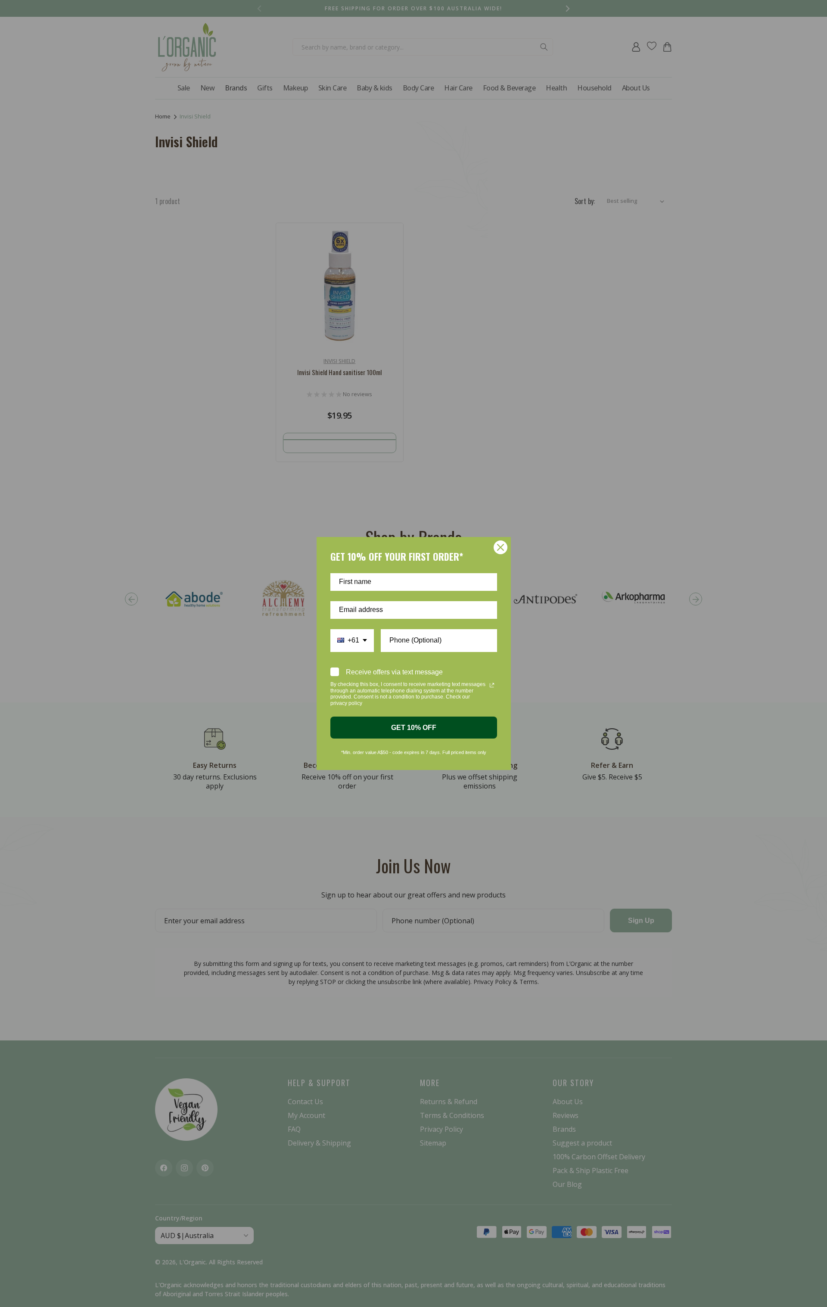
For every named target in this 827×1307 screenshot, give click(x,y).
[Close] (500, 547)
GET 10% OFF (413, 727)
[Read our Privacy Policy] (492, 685)
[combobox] (352, 640)
